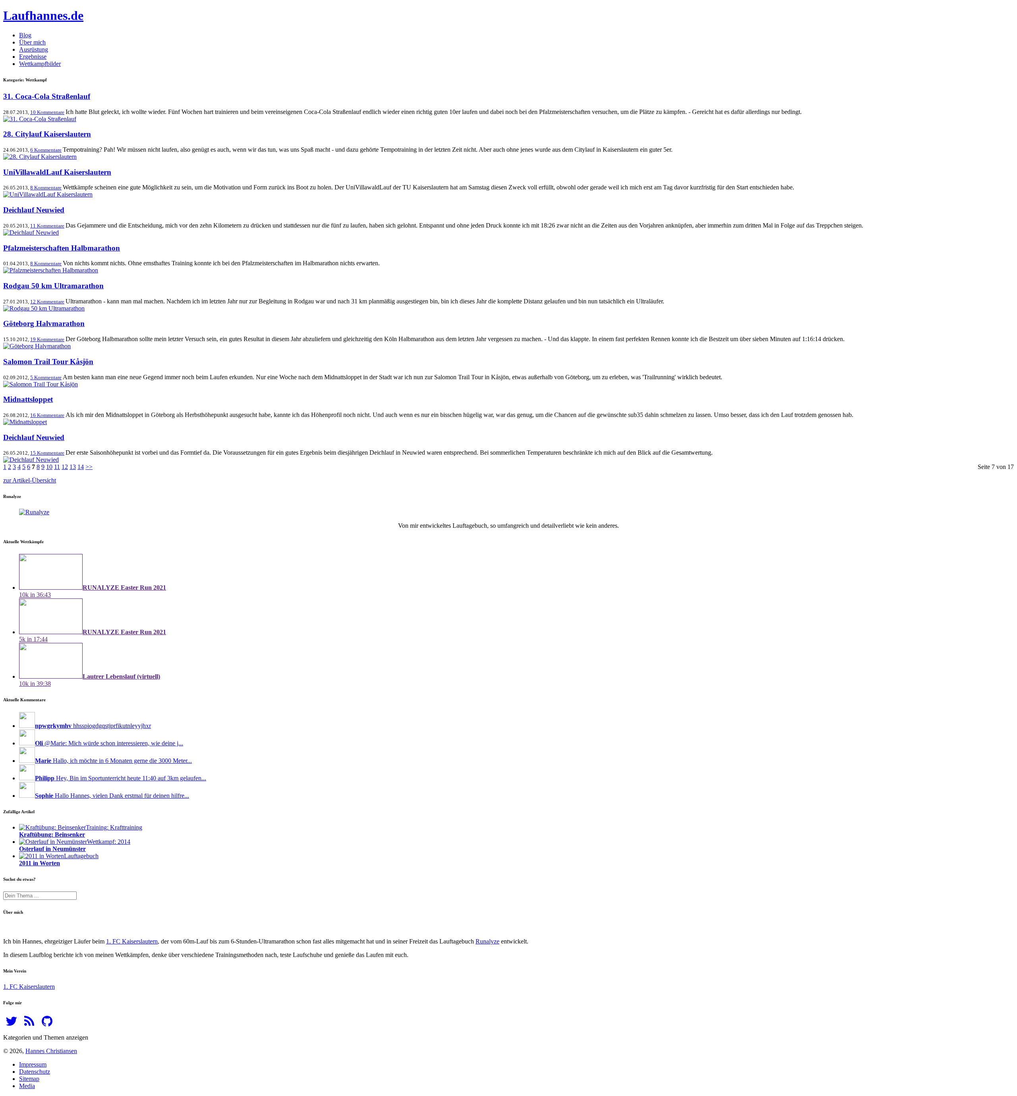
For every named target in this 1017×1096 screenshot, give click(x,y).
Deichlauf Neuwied (33, 210)
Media (27, 1085)
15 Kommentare (47, 453)
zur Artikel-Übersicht (29, 480)
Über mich (32, 42)
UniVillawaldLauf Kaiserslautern (57, 172)
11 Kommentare (47, 226)
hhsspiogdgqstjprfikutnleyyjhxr (93, 725)
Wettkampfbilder (40, 63)
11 (57, 466)
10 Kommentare (47, 112)
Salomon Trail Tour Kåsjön (48, 361)
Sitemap (29, 1078)
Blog (25, 35)
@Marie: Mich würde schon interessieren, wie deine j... (109, 743)
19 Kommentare (47, 339)
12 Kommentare (47, 302)
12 (65, 466)
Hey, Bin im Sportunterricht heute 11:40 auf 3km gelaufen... (120, 778)
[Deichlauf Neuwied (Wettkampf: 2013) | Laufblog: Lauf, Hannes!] (31, 232)
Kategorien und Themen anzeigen (45, 1037)
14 (80, 466)
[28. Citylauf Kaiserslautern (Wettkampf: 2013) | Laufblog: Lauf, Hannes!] (40, 156)
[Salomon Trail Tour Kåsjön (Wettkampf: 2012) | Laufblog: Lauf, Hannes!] (40, 384)
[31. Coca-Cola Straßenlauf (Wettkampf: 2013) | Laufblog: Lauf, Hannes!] (39, 119)
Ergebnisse (32, 56)
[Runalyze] (34, 512)
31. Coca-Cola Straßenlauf (46, 96)
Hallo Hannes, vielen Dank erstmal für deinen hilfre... (112, 795)
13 (73, 466)
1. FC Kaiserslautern (132, 941)
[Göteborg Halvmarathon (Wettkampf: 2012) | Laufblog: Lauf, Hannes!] (37, 346)
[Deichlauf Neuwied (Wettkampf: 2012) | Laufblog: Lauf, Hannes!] (31, 459)
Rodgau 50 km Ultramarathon (53, 286)
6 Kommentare (46, 150)
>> (89, 466)
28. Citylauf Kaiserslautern (47, 134)
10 (49, 466)
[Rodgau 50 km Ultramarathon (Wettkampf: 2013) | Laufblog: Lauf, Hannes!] (44, 308)
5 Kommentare (46, 377)
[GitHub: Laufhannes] (47, 1023)
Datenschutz (34, 1071)
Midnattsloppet (28, 399)
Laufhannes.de (43, 15)
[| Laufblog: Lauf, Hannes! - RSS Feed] (29, 1023)
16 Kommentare (47, 415)
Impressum (32, 1064)
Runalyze (487, 941)
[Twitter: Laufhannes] (11, 1023)
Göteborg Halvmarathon (44, 323)
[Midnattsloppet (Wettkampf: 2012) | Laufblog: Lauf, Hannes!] (25, 422)
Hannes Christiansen (51, 1051)
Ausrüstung (33, 49)
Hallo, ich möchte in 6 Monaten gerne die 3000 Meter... (113, 760)
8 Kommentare (46, 188)
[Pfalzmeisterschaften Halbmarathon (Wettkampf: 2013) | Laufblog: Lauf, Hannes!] (50, 270)
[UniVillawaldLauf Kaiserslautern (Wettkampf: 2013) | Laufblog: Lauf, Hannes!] (48, 194)
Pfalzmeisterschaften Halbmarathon (61, 248)
